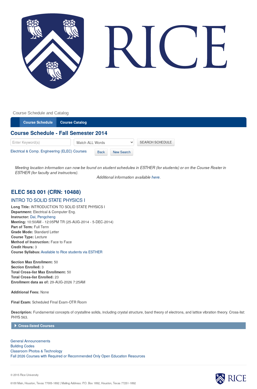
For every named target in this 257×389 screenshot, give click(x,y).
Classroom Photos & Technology (36, 350)
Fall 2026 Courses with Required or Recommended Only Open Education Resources (78, 355)
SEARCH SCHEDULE (156, 142)
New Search (122, 151)
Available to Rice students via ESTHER (71, 251)
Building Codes (22, 345)
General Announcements (30, 340)
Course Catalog (73, 122)
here (156, 177)
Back (101, 151)
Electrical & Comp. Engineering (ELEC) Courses (49, 150)
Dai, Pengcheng (42, 216)
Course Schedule (38, 122)
